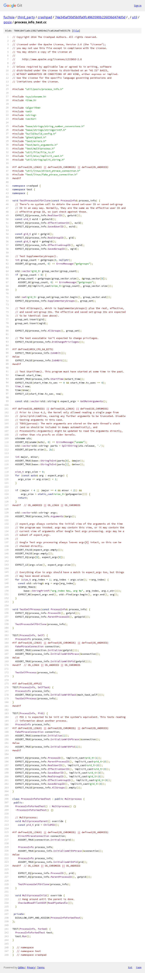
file (76, 30)
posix (8, 22)
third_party (26, 17)
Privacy (31, 967)
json (138, 967)
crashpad (45, 17)
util (134, 17)
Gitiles (21, 967)
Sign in (137, 5)
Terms (41, 967)
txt (130, 967)
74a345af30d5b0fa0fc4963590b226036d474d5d (90, 17)
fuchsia (9, 17)
